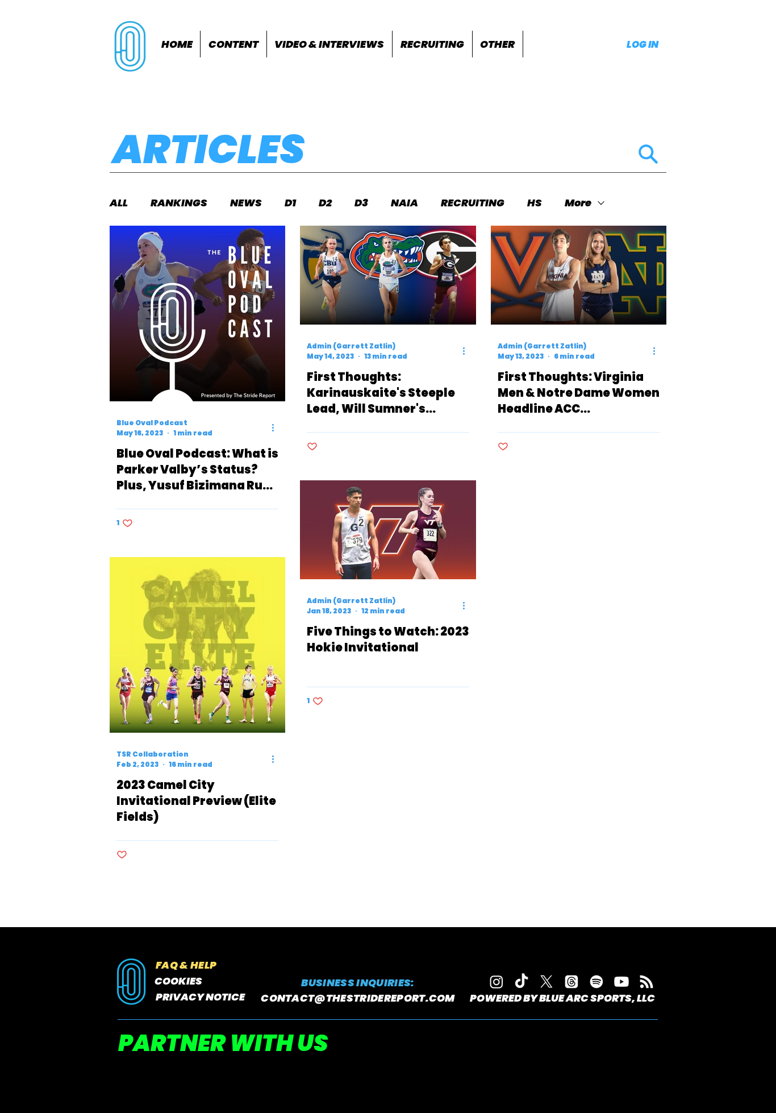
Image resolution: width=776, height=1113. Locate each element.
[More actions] (276, 428)
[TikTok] (521, 981)
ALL (119, 203)
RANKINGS (179, 203)
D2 (325, 203)
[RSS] (646, 981)
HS (534, 203)
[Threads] (571, 981)
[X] (546, 981)
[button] (233, 44)
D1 (290, 203)
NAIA (404, 203)
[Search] (647, 153)
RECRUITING (472, 203)
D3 (361, 203)
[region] (131, 45)
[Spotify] (596, 981)
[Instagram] (496, 981)
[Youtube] (621, 981)
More (578, 203)
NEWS (246, 203)
